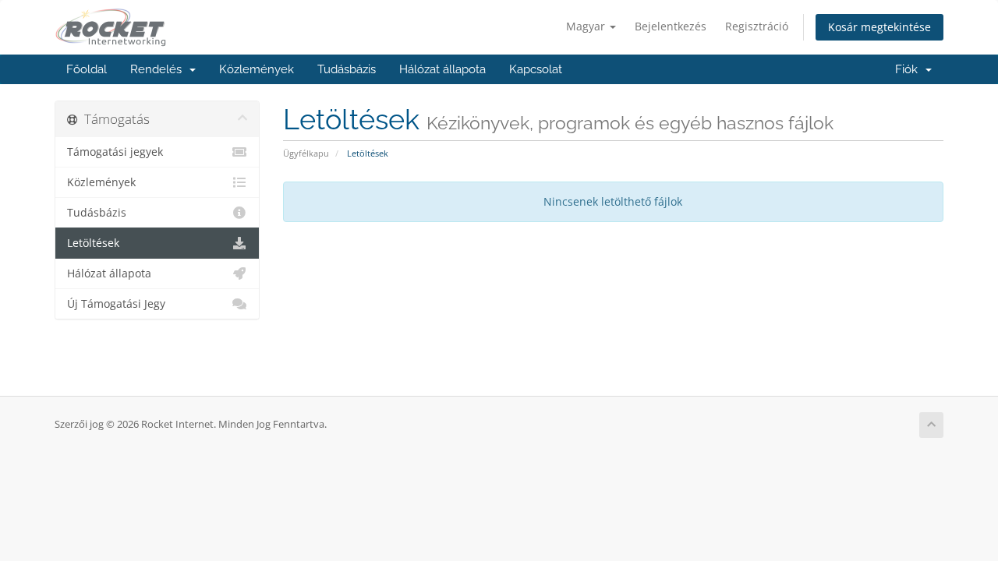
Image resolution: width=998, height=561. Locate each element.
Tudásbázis (346, 69)
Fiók (909, 69)
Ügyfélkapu (306, 153)
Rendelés (159, 69)
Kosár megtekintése (879, 26)
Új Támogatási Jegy (116, 304)
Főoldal (86, 69)
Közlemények (256, 69)
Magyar (587, 26)
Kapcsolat (535, 69)
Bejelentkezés (670, 26)
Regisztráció (756, 26)
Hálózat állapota (442, 69)
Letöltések (93, 243)
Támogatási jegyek (115, 152)
